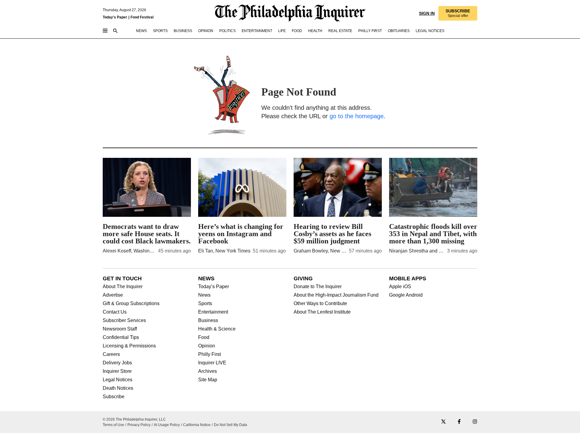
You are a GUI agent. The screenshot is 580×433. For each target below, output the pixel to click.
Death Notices (118, 388)
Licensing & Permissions (129, 345)
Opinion (206, 345)
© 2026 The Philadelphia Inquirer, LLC (134, 419)
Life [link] (282, 31)
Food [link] (297, 31)
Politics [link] (227, 31)
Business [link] (183, 31)
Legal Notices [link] (430, 31)
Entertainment (213, 312)
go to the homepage (357, 116)
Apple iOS (400, 286)
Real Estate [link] (340, 31)
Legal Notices (117, 379)
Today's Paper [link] (115, 17)
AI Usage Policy (167, 425)
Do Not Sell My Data (230, 425)
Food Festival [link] (141, 17)
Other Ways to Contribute (320, 303)
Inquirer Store (117, 371)
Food (203, 337)
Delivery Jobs (117, 362)
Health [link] (315, 31)
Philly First (209, 354)
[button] (457, 13)
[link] (457, 13)
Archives (207, 371)
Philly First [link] (370, 31)
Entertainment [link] (257, 31)
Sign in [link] (427, 13)
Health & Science (217, 329)
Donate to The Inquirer (318, 286)
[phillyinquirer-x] (443, 422)
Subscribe (113, 396)
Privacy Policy (138, 425)
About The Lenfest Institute (322, 312)
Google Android (406, 295)
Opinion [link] (205, 31)
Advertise (113, 295)
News (204, 295)
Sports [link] (160, 31)
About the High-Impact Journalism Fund (336, 295)
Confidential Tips (121, 337)
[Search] (115, 31)
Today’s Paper (213, 286)
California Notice (197, 425)
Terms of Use (113, 425)
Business (208, 320)
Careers (111, 354)
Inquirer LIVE (212, 362)
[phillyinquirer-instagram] (474, 422)
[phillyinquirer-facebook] (459, 422)
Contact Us (115, 312)
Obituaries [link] (399, 31)
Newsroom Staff (120, 329)
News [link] (141, 31)
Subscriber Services (124, 320)
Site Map (207, 379)
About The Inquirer (123, 286)
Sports (205, 303)
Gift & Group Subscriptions (131, 303)
